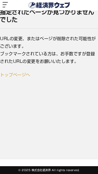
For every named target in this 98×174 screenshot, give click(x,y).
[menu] (5, 5)
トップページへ (15, 75)
